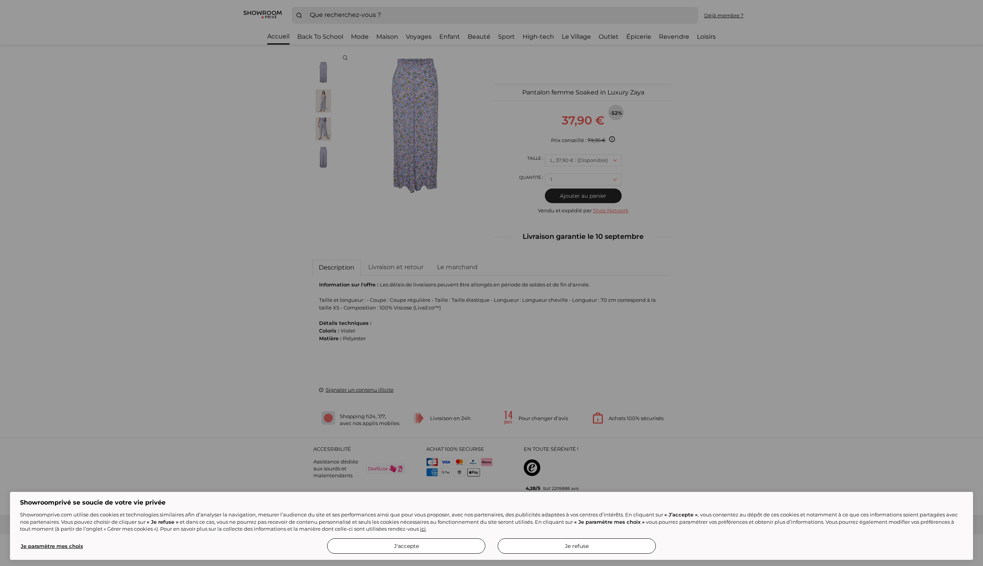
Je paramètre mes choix (52, 546)
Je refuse (577, 546)
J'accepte (406, 546)
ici (423, 529)
